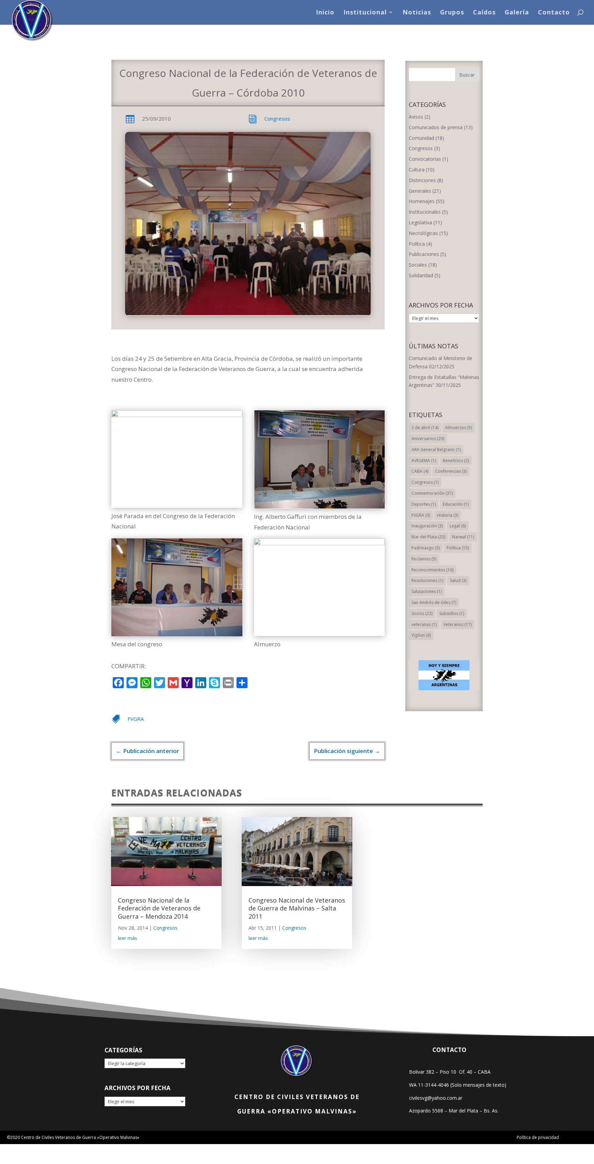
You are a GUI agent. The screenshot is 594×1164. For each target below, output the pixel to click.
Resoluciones (427, 580)
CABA (419, 471)
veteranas (424, 624)
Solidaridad (421, 275)
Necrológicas (423, 233)
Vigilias (421, 635)
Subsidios (451, 613)
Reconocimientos (432, 570)
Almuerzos (458, 427)
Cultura (417, 169)
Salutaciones (426, 591)
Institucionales (425, 212)
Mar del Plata (428, 537)
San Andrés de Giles (433, 602)
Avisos (416, 116)
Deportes (423, 504)
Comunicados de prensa (436, 127)
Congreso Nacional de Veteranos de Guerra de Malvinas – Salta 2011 (297, 908)
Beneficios (456, 460)
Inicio (325, 13)
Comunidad (421, 138)
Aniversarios (427, 438)
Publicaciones (424, 254)
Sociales (418, 264)
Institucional (365, 13)
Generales (420, 191)
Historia (447, 515)
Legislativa (420, 222)
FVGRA (136, 718)
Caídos (484, 13)
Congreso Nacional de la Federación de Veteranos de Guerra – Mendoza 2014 (159, 908)
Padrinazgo (425, 548)
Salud (458, 580)
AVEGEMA (423, 460)
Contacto (554, 13)
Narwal (463, 537)
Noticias (417, 13)
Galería (517, 13)
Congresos (277, 118)
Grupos (452, 13)
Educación (456, 504)
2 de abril (424, 427)
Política (417, 243)
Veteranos (457, 624)
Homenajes (421, 201)
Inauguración (427, 526)
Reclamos (423, 559)
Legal (458, 526)
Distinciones (422, 180)
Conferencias (451, 471)
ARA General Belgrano (436, 449)
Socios (421, 613)
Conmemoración (432, 493)
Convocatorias (425, 159)
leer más (127, 938)
